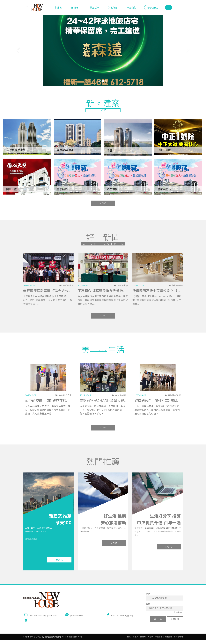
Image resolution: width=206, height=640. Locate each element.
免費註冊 (175, 619)
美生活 (93, 7)
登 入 (158, 619)
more (59, 560)
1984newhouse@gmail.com (43, 615)
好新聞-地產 (122, 285)
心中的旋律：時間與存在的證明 (48, 401)
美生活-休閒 (120, 395)
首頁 (129, 637)
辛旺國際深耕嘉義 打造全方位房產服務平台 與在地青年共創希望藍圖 (48, 291)
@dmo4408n (76, 615)
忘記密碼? (178, 612)
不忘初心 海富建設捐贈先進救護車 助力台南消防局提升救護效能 (103, 291)
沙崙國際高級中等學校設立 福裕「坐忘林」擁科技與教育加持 (157, 291)
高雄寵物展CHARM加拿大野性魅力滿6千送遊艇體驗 (103, 401)
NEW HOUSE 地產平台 (122, 615)
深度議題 (112, 7)
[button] (15, 50)
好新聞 (74, 7)
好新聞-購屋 (68, 285)
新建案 (58, 7)
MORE (103, 203)
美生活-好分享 (65, 395)
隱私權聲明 (178, 637)
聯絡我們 (131, 7)
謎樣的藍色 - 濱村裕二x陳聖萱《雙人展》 (158, 401)
